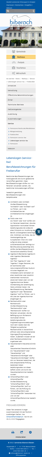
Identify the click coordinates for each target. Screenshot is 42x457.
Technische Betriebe (16, 105)
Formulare (14, 144)
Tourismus (21, 68)
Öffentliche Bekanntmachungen (20, 95)
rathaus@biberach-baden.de (20, 453)
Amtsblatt (12, 86)
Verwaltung (12, 90)
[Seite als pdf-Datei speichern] (13, 433)
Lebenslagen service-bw (19, 141)
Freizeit (21, 62)
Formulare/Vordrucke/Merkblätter (22, 128)
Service (32, 79)
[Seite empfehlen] (21, 433)
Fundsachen (14, 134)
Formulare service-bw (18, 137)
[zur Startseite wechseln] (21, 26)
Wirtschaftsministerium (14, 417)
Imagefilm (28, 5)
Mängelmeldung (16, 131)
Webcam (9, 8)
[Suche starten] (33, 11)
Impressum (10, 5)
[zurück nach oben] (30, 433)
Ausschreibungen (14, 119)
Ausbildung (12, 114)
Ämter (10, 100)
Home (18, 79)
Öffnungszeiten (21, 455)
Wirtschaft (21, 73)
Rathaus (21, 57)
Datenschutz (19, 5)
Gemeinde (21, 52)
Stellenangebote (14, 109)
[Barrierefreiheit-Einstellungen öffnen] (39, 231)
